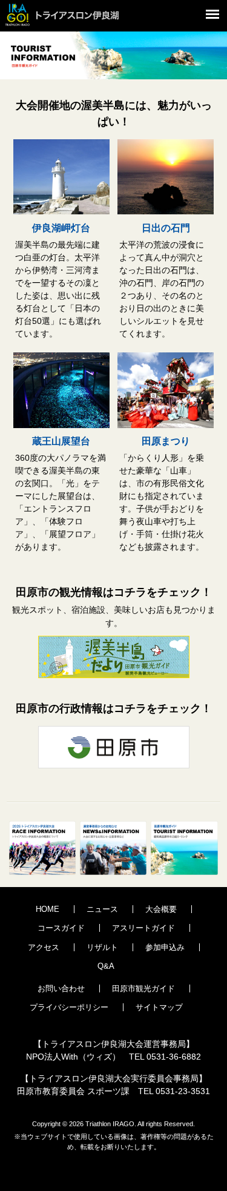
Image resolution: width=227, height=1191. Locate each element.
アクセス (43, 947)
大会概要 (161, 909)
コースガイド (61, 927)
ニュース (102, 909)
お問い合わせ (61, 988)
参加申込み (165, 947)
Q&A (105, 966)
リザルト (102, 947)
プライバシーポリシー (69, 1007)
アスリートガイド (143, 927)
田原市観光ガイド (143, 988)
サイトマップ (159, 1007)
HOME (47, 909)
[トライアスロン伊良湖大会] (69, 27)
